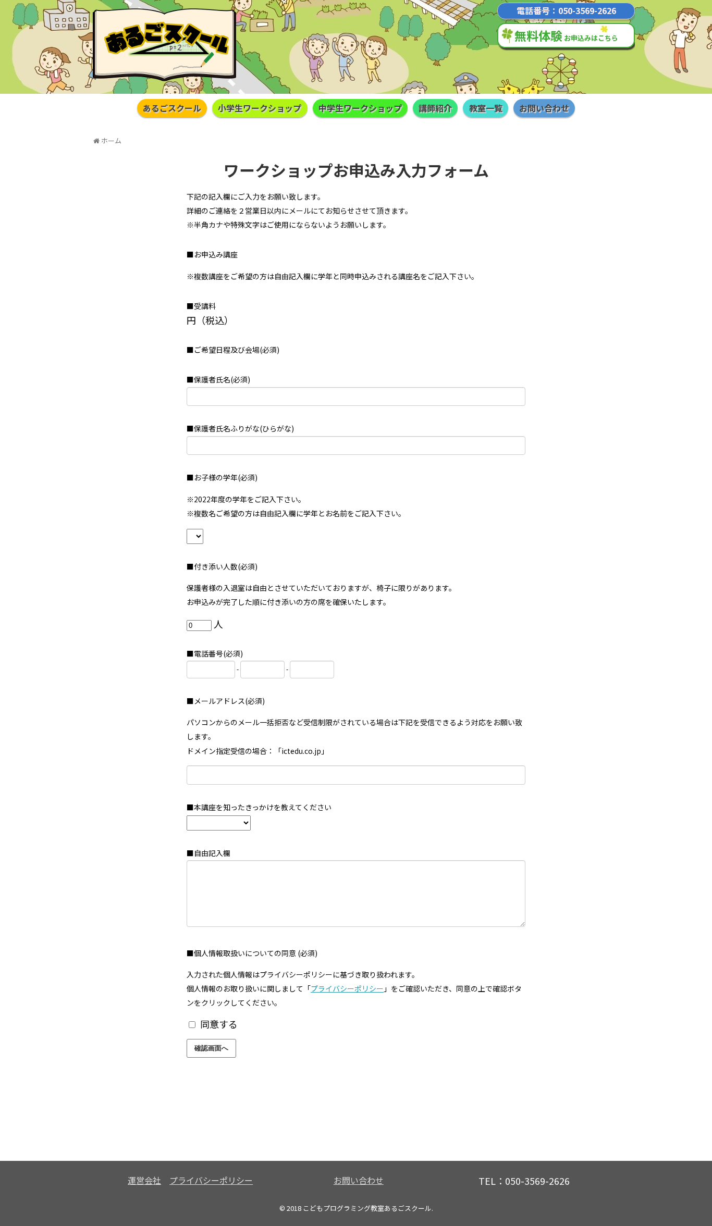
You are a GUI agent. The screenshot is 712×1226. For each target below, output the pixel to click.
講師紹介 (435, 108)
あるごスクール (172, 108)
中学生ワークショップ (360, 108)
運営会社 (144, 1180)
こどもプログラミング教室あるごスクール (367, 1208)
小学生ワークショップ (259, 108)
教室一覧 (485, 108)
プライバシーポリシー (347, 988)
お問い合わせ (544, 108)
